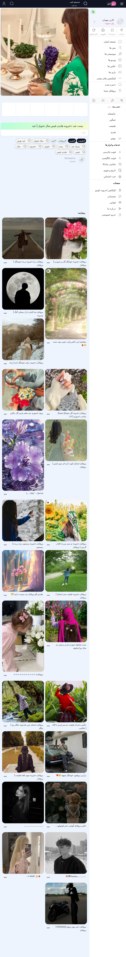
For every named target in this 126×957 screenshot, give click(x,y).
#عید (53, 141)
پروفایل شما (110, 90)
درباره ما (111, 208)
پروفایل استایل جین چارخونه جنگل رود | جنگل (26, 726)
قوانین (113, 202)
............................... (33, 826)
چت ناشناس (110, 176)
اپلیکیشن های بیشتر (106, 78)
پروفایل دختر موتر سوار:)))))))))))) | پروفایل (71, 928)
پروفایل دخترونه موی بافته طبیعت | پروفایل (28, 777)
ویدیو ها (112, 60)
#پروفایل (62, 141)
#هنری (72, 141)
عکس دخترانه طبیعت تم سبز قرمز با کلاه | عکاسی (69, 726)
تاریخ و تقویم (110, 170)
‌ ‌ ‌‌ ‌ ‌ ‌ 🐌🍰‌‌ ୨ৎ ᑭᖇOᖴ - (34, 876)
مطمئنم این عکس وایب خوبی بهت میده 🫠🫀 (69, 343)
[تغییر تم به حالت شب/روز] (93, 11)
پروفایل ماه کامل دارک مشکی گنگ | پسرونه (28, 314)
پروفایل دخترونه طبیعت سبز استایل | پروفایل (71, 596)
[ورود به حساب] (4, 3)
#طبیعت (81, 141)
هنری (113, 132)
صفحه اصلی (110, 41)
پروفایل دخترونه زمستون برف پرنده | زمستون (27, 545)
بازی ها (112, 72)
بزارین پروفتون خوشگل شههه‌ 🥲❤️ (71, 775)
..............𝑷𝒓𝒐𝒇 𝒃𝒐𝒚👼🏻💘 (75, 876)
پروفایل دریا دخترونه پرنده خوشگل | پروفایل (28, 263)
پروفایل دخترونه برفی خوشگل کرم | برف (26, 362)
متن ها (112, 47)
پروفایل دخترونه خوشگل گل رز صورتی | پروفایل (69, 263)
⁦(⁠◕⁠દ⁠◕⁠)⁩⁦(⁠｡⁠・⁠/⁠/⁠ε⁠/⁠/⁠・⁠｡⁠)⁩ (34, 493)
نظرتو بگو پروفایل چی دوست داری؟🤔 (27, 594)
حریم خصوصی (109, 214)
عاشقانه (112, 113)
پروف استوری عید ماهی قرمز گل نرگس (26, 413)
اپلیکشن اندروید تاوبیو (105, 190)
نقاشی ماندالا (109, 164)
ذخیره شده (110, 84)
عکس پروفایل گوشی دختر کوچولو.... (70, 826)
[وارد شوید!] (94, 22)
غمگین (112, 119)
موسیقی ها (110, 53)
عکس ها (112, 66)
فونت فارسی (109, 152)
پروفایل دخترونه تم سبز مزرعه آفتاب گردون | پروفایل (71, 545)
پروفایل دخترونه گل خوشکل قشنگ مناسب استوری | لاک (71, 415)
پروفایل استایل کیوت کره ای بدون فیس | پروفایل (69, 465)
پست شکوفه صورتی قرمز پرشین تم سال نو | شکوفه (71, 646)
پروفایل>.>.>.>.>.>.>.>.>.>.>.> (28, 674)
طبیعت (112, 126)
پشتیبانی (111, 196)
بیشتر (113, 138)
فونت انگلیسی (109, 158)
